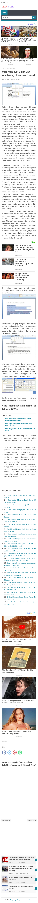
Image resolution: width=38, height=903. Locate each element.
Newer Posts (6, 820)
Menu (4, 12)
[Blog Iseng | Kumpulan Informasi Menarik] (8, 7)
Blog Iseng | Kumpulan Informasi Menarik (21, 900)
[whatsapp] (20, 752)
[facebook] (4, 752)
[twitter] (9, 752)
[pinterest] (15, 752)
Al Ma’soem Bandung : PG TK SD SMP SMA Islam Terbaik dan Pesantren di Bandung (21, 868)
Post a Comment (15, 79)
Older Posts (32, 820)
